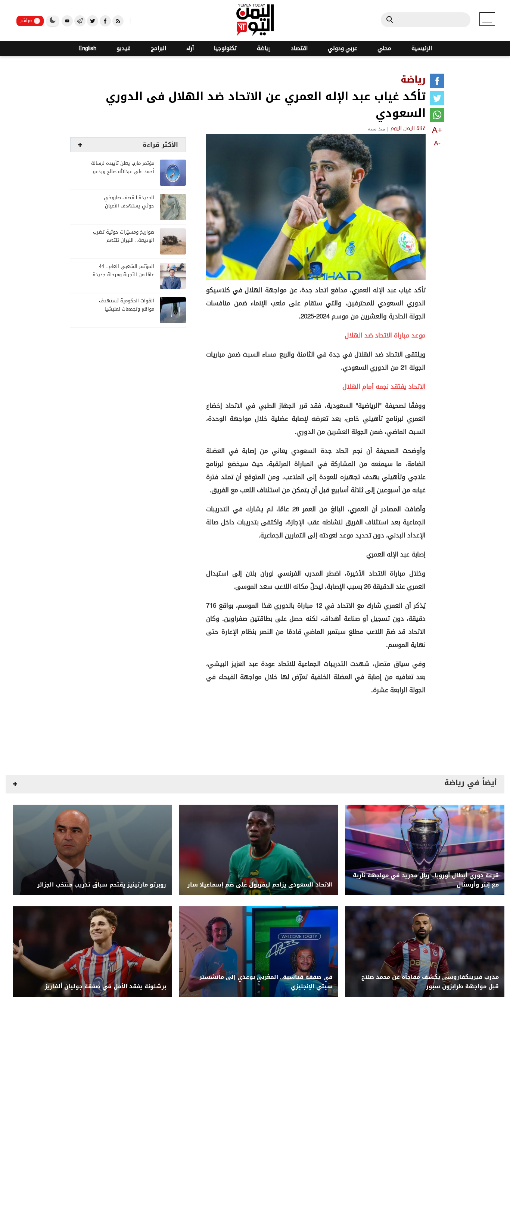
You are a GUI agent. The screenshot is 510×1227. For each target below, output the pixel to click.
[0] (437, 82)
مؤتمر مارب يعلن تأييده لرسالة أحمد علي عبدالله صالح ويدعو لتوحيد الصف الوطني (122, 171)
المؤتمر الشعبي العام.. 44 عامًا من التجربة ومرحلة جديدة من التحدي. (123, 275)
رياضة (264, 48)
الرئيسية (421, 48)
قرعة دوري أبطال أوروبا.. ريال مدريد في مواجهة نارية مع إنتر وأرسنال (426, 880)
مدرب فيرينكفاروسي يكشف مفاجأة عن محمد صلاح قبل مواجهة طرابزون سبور (430, 981)
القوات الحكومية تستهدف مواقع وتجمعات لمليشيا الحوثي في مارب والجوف (126, 309)
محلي (384, 48)
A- (437, 143)
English (87, 48)
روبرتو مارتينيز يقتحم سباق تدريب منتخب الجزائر (101, 885)
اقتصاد (299, 48)
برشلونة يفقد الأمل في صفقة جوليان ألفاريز (105, 986)
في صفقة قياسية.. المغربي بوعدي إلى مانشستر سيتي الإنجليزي (266, 981)
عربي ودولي (342, 48)
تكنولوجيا (225, 48)
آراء (190, 48)
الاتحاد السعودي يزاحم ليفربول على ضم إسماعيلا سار (260, 885)
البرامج (158, 48)
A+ (437, 130)
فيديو (123, 48)
